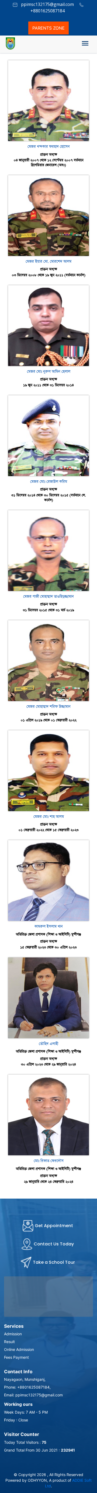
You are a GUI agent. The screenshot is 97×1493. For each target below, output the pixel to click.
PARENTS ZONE (48, 28)
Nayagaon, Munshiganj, (25, 1379)
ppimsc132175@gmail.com (47, 4)
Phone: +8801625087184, (27, 1387)
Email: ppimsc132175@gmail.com (33, 1395)
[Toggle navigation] (85, 44)
